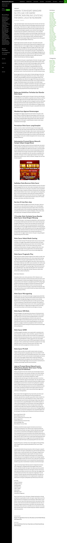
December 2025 (53, 21)
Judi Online (52, 67)
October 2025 (52, 24)
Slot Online (52, 68)
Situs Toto (3, 58)
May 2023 (52, 52)
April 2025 (52, 31)
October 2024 (52, 38)
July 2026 (51, 13)
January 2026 (52, 20)
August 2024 (52, 40)
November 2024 (53, 37)
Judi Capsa (42, 1)
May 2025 (52, 30)
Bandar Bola (22, 1)
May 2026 (52, 16)
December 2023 (53, 50)
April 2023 (52, 53)
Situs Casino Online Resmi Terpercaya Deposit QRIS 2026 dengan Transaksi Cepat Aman (5, 31)
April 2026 (52, 17)
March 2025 (52, 32)
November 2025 (53, 23)
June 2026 (52, 14)
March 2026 (52, 18)
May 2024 (52, 44)
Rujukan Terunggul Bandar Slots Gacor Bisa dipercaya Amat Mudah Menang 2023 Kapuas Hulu (29, 518)
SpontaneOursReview (7, 1)
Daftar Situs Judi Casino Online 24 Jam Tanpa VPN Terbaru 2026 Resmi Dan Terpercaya (5, 19)
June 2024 (52, 43)
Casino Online (52, 62)
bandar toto (4, 63)
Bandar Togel (29, 1)
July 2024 (51, 42)
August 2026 (52, 12)
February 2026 (53, 19)
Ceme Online (35, 1)
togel (3, 67)
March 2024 (52, 46)
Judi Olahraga (48, 1)
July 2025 (51, 27)
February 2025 (53, 33)
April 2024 (52, 45)
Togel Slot (61, 1)
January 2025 (52, 34)
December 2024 (53, 36)
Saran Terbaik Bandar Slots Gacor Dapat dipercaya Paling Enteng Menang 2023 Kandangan (29, 524)
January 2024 (52, 49)
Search (3, 8)
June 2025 (52, 29)
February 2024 (53, 47)
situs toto (3, 71)
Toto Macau (55, 1)
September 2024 (53, 39)
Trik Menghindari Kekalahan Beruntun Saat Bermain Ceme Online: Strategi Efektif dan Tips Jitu (6, 37)
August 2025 (52, 26)
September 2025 (53, 25)
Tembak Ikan (52, 70)
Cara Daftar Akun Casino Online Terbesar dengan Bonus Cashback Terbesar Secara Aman (6, 25)
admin (22, 20)
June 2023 (52, 51)
